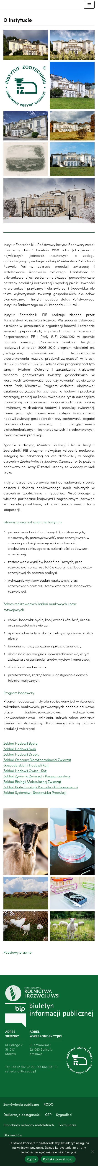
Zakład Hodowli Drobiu (21, 754)
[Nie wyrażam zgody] (92, 1151)
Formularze (67, 1124)
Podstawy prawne (17, 952)
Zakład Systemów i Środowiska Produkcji (34, 792)
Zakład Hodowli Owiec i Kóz (24, 770)
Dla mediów (12, 1135)
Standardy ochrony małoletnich (28, 1124)
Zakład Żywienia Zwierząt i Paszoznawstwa (36, 776)
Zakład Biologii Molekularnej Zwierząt (32, 781)
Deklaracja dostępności (22, 1114)
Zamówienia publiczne (21, 1104)
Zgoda (31, 1159)
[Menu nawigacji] (89, 5)
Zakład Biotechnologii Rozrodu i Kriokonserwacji (40, 786)
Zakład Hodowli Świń (19, 748)
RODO (49, 1104)
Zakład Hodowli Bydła (20, 743)
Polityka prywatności (58, 1159)
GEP (48, 1114)
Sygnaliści (64, 1114)
